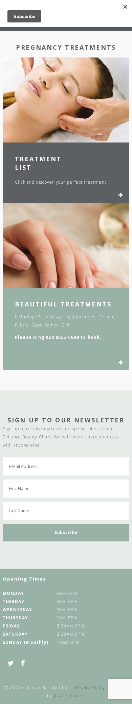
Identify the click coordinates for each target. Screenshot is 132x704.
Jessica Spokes (69, 696)
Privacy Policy (90, 687)
